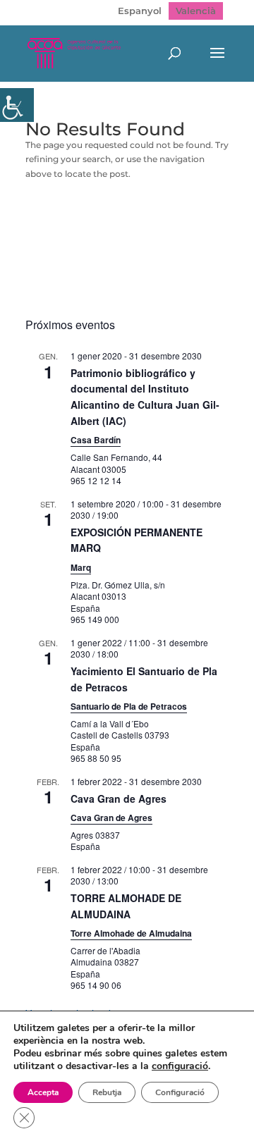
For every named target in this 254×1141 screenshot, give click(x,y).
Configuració (180, 1092)
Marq (81, 567)
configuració (180, 1066)
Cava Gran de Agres (119, 798)
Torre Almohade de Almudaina (131, 933)
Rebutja (106, 1092)
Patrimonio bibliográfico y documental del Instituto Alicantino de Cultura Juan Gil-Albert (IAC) (145, 397)
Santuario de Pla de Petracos (129, 706)
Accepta (43, 1092)
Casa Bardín (96, 439)
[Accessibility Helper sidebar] (17, 105)
